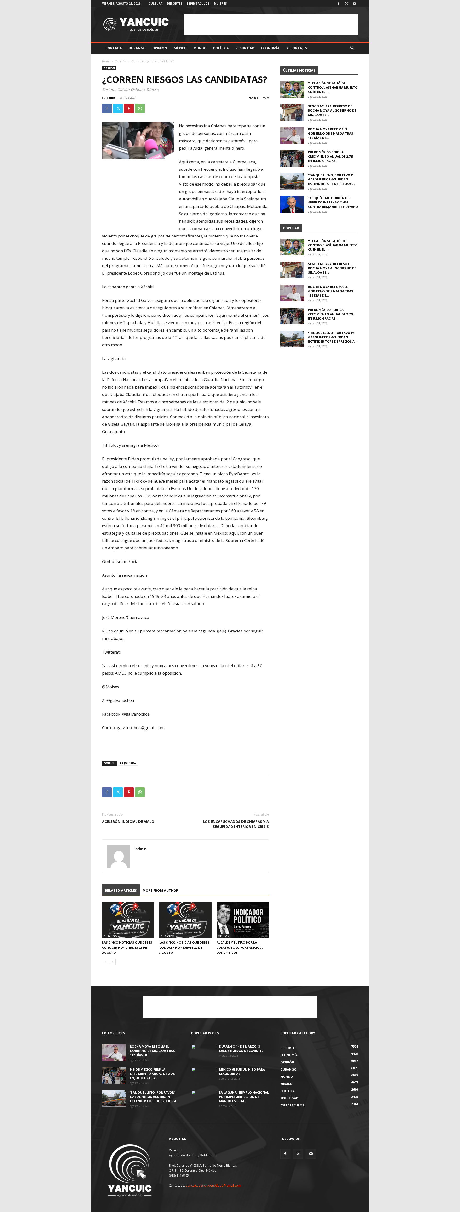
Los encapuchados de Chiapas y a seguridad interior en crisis (236, 824)
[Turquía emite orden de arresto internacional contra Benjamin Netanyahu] (292, 204)
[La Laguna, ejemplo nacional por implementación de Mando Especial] (203, 1098)
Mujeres (220, 3)
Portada (113, 48)
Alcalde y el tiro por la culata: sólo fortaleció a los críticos (240, 947)
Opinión (159, 48)
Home (106, 61)
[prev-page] (105, 962)
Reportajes (296, 48)
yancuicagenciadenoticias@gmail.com (213, 1185)
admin (111, 97)
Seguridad (245, 48)
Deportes (174, 3)
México (180, 48)
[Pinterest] (129, 108)
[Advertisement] (271, 24)
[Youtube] (354, 3)
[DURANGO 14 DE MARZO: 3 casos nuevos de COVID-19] (203, 1052)
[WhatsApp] (140, 108)
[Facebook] (338, 3)
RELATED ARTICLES (121, 890)
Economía (270, 48)
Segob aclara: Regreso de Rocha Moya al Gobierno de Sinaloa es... (332, 110)
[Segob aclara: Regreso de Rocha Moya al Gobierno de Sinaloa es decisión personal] (292, 112)
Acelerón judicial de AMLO (128, 821)
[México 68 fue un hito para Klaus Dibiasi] (203, 1075)
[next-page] (113, 962)
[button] (352, 48)
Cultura (155, 3)
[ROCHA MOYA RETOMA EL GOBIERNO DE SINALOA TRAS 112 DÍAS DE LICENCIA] (292, 135)
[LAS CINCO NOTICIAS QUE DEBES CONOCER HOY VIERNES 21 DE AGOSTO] (128, 920)
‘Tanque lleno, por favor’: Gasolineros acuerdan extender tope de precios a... (332, 179)
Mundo (200, 48)
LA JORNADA (128, 763)
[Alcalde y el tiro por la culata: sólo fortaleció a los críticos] (243, 920)
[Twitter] (346, 3)
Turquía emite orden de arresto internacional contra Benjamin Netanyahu (333, 202)
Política (221, 48)
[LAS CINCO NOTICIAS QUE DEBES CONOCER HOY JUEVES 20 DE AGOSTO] (185, 920)
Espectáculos (198, 3)
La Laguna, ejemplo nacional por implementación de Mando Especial (244, 1096)
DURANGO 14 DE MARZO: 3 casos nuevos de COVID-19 (241, 1048)
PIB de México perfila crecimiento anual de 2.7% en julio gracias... (331, 156)
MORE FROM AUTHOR (160, 890)
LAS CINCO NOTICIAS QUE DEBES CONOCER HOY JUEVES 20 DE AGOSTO (184, 947)
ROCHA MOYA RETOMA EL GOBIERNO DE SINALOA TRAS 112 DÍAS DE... (330, 133)
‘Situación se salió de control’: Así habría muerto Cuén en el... (333, 87)
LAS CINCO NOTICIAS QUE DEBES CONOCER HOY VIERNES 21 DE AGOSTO (127, 947)
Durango (137, 48)
